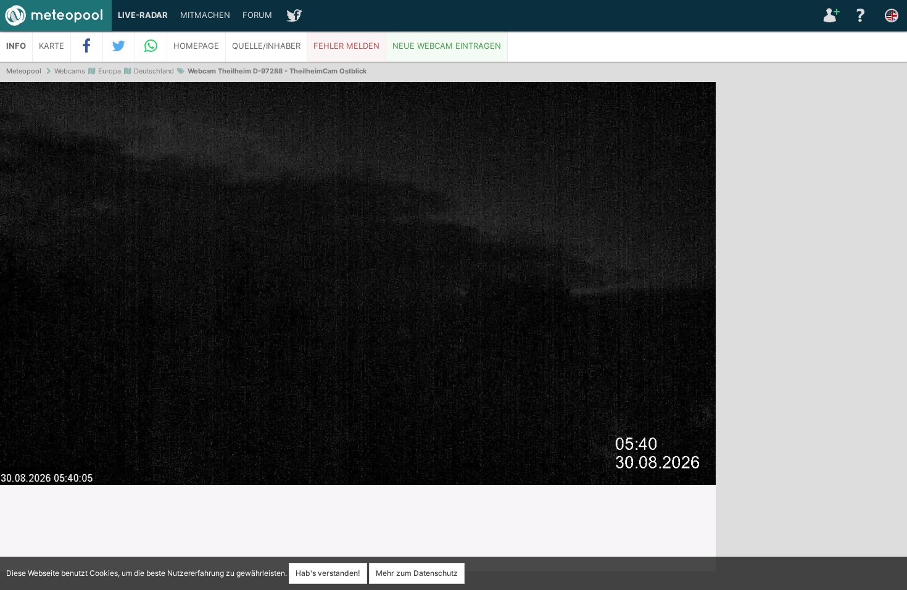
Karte (51, 46)
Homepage (196, 46)
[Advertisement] (811, 271)
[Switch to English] (891, 15)
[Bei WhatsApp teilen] (151, 46)
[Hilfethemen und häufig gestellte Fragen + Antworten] (860, 15)
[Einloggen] (829, 15)
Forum (257, 15)
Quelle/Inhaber (266, 46)
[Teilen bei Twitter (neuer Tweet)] (119, 46)
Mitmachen (205, 15)
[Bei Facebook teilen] (87, 46)
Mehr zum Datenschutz (417, 573)
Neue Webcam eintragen (446, 46)
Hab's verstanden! (328, 573)
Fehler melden (346, 46)
